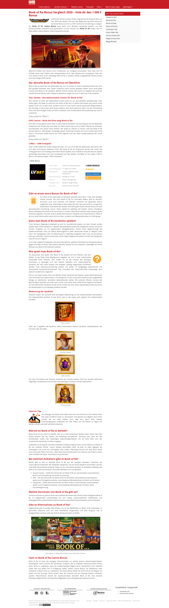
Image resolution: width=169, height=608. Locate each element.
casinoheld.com (124, 591)
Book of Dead (111, 23)
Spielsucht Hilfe (111, 601)
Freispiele (90, 7)
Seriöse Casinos (60, 7)
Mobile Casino (77, 7)
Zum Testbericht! (93, 174)
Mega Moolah (111, 41)
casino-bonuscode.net (127, 593)
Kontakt (95, 601)
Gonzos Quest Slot (113, 35)
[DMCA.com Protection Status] (45, 605)
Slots (99, 7)
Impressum (136, 601)
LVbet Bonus (35, 161)
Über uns (102, 601)
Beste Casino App (113, 7)
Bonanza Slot (111, 20)
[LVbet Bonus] (37, 172)
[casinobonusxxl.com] (31, 2)
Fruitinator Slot (111, 29)
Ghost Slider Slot (112, 32)
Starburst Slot (111, 17)
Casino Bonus (44, 7)
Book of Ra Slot (111, 26)
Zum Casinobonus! (94, 178)
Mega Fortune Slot (113, 38)
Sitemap (89, 601)
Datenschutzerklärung (124, 601)
